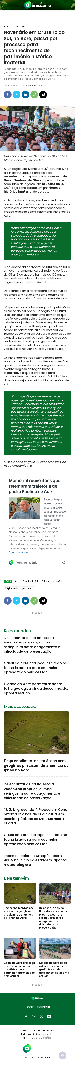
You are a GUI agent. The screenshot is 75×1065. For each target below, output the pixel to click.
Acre (7, 26)
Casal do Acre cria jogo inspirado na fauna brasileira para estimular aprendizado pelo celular (35, 668)
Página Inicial (12, 588)
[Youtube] (49, 1017)
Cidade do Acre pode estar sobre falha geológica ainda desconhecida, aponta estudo (36, 688)
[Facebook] (8, 94)
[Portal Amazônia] (37, 5)
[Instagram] (34, 1017)
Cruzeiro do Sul (30, 581)
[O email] (43, 94)
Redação (13, 86)
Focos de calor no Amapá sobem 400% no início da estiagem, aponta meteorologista (35, 860)
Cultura (19, 26)
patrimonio (27, 588)
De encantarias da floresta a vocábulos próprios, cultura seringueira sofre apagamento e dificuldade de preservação (32, 644)
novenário (58, 581)
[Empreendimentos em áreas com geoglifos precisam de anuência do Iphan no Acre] (36, 732)
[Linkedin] (25, 94)
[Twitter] (16, 94)
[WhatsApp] (34, 94)
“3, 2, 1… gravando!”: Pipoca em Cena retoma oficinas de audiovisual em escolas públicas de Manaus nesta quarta (35, 816)
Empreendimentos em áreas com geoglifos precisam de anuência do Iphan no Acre (36, 765)
